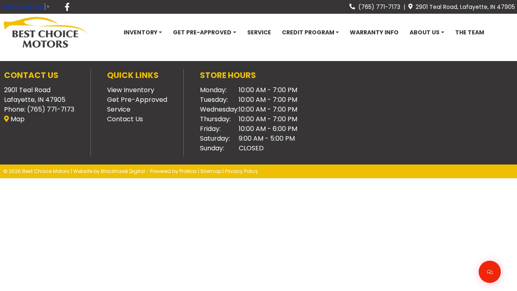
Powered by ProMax (173, 171)
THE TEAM (469, 32)
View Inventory (130, 90)
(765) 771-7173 (377, 7)
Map (17, 119)
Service (118, 109)
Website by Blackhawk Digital (109, 171)
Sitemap (210, 171)
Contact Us (125, 119)
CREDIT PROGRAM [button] (308, 32)
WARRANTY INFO (374, 32)
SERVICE (259, 32)
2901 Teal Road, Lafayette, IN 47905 (463, 7)
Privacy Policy (241, 171)
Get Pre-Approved (137, 99)
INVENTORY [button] (141, 32)
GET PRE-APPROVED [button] (202, 32)
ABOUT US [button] (424, 32)
